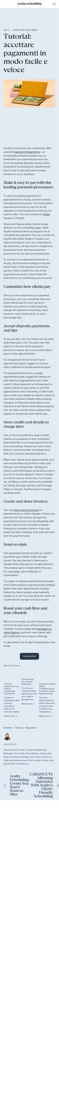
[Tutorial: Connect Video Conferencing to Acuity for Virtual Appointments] (47, 675)
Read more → (10, 716)
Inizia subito (29, 656)
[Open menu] (54, 4)
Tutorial (19, 727)
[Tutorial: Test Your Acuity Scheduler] (30, 672)
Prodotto (8, 727)
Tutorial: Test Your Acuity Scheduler (28, 681)
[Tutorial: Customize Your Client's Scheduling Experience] (12, 675)
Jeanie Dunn (31, 30)
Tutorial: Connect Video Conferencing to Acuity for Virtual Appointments (47, 689)
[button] (50, 666)
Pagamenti (31, 727)
